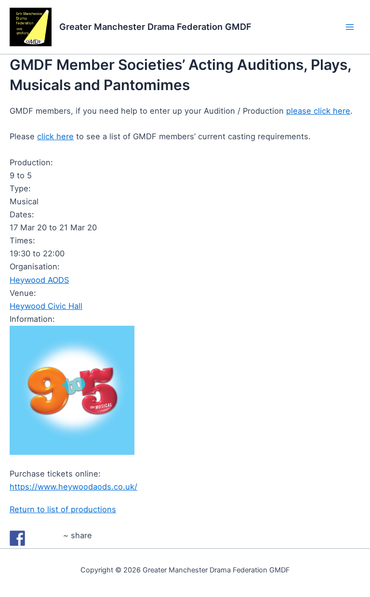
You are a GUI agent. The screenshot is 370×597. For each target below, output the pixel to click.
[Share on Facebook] (17, 538)
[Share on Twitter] (35, 538)
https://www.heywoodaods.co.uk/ (73, 486)
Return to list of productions (63, 509)
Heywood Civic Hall (46, 306)
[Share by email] (53, 538)
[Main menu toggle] (349, 27)
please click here (318, 111)
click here (55, 136)
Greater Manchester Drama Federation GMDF (155, 26)
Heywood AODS (39, 280)
